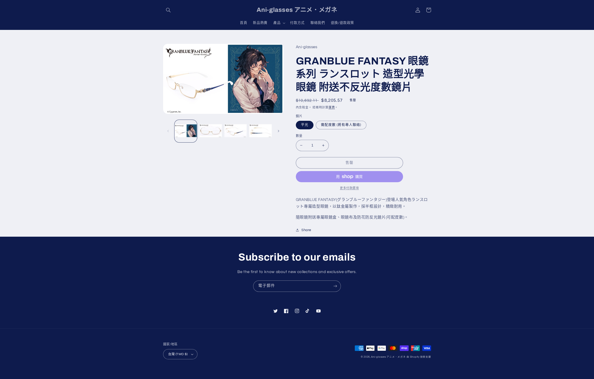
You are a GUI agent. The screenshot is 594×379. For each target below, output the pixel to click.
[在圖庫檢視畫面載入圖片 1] (185, 131)
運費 (332, 107)
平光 (304, 125)
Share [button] (306, 230)
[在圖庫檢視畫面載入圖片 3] (235, 131)
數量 (299, 135)
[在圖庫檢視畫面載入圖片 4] (260, 131)
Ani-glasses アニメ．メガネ (388, 357)
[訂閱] (335, 286)
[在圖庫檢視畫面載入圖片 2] (210, 131)
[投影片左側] (168, 131)
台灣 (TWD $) (178, 354)
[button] (168, 10)
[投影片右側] (278, 131)
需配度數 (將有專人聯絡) (341, 125)
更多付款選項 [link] (349, 188)
